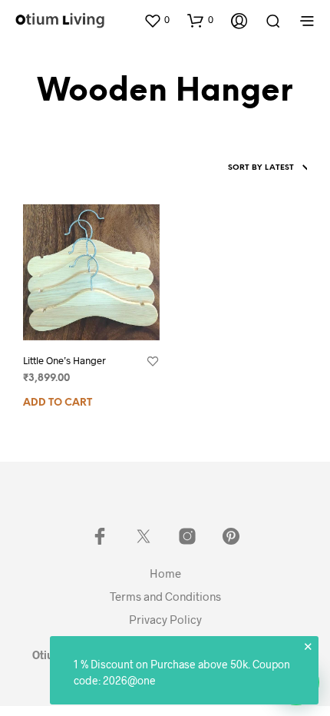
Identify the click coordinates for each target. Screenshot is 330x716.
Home (165, 573)
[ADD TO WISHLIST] (153, 362)
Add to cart (57, 403)
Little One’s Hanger (64, 360)
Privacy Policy (165, 619)
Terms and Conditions (165, 596)
